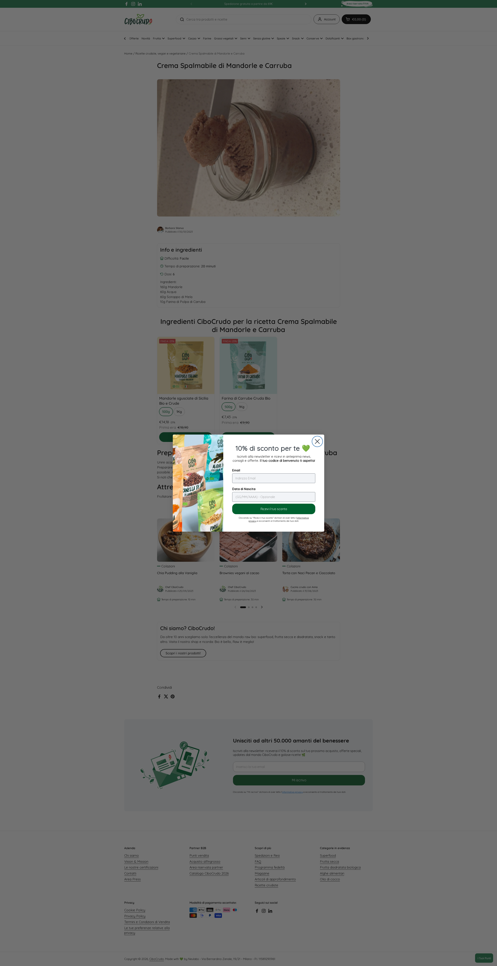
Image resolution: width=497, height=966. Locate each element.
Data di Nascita (243, 489)
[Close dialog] (317, 441)
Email (236, 470)
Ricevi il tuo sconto (274, 509)
